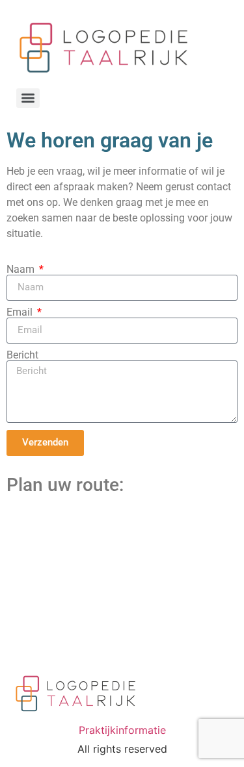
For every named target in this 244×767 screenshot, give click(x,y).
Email (21, 312)
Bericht (22, 355)
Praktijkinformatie (122, 729)
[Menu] (28, 98)
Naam (22, 269)
